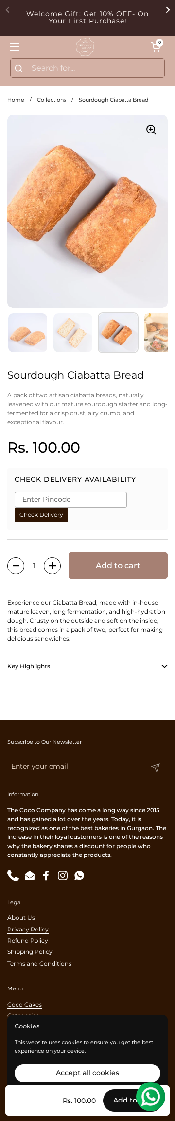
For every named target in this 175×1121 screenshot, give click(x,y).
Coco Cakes (24, 1004)
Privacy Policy (28, 929)
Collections (51, 100)
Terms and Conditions (39, 963)
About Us (21, 917)
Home (15, 100)
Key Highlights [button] (28, 666)
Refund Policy (27, 940)
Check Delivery (41, 514)
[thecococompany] (85, 47)
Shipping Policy (29, 951)
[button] (155, 47)
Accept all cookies (87, 1072)
